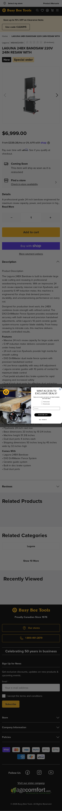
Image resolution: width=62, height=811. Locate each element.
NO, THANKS (43, 419)
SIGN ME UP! (43, 415)
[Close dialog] (60, 389)
